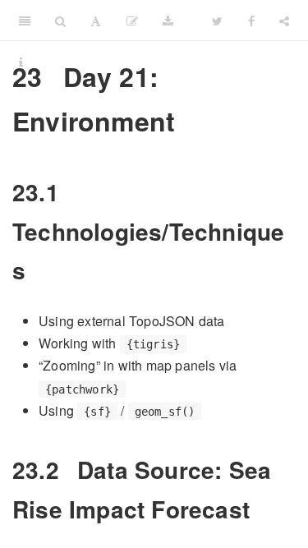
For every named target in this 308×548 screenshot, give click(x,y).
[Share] (284, 20)
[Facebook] (251, 20)
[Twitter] (217, 20)
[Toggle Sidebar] (25, 20)
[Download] (168, 20)
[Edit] (132, 20)
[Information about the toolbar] (21, 61)
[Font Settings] (95, 20)
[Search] (60, 20)
